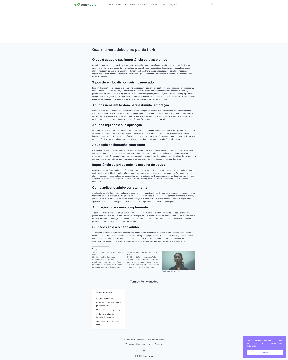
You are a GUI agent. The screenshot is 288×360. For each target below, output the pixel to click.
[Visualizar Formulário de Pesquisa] (212, 4)
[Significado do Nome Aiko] (178, 260)
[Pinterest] (144, 350)
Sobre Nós (147, 344)
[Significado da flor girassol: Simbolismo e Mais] (144, 260)
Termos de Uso (132, 344)
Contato (159, 344)
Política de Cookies (156, 339)
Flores (118, 4)
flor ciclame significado (104, 298)
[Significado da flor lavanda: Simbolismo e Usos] (109, 260)
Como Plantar (130, 4)
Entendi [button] (265, 352)
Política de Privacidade (133, 339)
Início (111, 4)
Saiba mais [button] (251, 346)
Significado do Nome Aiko (171, 271)
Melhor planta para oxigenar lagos (108, 310)
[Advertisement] (144, 26)
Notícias (153, 4)
